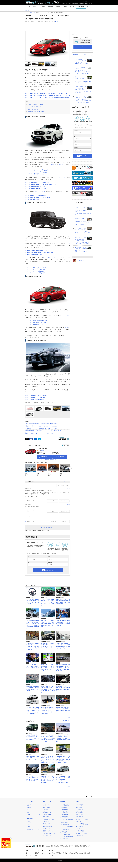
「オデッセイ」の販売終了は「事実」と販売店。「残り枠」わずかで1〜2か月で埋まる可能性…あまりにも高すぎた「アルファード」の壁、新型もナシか (83, 70)
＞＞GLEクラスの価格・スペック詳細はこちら (36, 170)
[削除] (11, 838)
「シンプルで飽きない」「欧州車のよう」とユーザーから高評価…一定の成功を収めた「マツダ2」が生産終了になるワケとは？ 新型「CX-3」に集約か (83, 99)
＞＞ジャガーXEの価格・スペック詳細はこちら (37, 267)
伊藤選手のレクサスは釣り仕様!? (36, 111)
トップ (28, 6)
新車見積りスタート (46, 456)
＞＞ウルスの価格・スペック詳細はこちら (35, 195)
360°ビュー (35, 6)
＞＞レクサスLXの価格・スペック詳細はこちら (36, 395)
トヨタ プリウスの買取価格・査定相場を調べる (47, 459)
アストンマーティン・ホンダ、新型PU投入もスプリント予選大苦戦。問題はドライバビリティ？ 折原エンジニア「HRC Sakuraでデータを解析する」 (83, 240)
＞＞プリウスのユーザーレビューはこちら (35, 322)
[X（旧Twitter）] (27, 439)
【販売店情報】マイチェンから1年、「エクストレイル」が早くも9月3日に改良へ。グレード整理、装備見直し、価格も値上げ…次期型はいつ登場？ (83, 79)
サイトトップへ (66, 585)
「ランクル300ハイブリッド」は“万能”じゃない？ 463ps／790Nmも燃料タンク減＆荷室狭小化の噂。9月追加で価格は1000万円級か (83, 89)
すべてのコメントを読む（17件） (47, 527)
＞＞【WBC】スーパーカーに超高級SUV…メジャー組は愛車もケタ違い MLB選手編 (46, 93)
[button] (65, 446)
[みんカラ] (35, 439)
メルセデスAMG (53, 164)
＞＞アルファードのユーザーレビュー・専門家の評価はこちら (40, 184)
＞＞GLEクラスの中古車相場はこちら (34, 174)
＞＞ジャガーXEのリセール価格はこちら (35, 273)
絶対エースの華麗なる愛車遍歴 (35, 104)
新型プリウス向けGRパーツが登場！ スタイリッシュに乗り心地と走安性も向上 (43, 430)
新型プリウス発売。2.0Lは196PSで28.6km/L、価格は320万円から (40, 433)
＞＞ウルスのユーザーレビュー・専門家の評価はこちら (39, 197)
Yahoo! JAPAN (90, 1)
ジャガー (45, 257)
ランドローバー (52, 257)
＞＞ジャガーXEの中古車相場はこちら (34, 271)
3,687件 (42, 450)
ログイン (81, 1)
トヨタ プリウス (42, 449)
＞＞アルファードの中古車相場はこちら (35, 186)
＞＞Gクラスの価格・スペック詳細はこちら (36, 250)
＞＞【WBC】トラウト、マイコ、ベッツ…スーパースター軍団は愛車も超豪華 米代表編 (47, 97)
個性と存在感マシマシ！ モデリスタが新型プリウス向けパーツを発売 (41, 428)
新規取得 (85, 1)
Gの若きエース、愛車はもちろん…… (37, 106)
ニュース (72, 6)
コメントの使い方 (66, 481)
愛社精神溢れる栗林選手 (34, 109)
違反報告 (68, 488)
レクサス (66, 327)
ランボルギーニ (36, 191)
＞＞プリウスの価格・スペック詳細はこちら (36, 320)
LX (39, 376)
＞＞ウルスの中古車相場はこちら (33, 199)
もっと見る (67, 717)
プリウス (67, 315)
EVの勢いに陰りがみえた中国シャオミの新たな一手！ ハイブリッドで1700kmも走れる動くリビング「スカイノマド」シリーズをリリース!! (83, 231)
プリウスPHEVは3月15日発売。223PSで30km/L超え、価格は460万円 (41, 423)
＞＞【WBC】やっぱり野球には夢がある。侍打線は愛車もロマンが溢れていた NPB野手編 (47, 95)
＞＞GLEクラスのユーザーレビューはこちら (36, 172)
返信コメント (30, 500)
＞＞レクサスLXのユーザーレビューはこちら (36, 397)
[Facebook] (31, 439)
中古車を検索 (61, 456)
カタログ (43, 6)
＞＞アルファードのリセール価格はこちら (35, 188)
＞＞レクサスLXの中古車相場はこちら (34, 399)
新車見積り (58, 6)
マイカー (89, 6)
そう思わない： (65, 500)
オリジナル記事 (80, 6)
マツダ (67, 335)
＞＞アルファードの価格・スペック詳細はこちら (37, 182)
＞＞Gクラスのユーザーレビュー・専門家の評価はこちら (39, 252)
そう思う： (53, 500)
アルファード (61, 177)
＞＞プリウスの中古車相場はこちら (34, 324)
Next (70, 468)
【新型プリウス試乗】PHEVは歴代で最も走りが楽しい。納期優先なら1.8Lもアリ (44, 426)
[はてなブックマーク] (39, 439)
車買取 (65, 6)
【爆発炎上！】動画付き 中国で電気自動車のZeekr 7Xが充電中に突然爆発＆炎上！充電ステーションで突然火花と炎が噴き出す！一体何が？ (83, 221)
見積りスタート (49, 570)
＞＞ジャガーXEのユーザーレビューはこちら (36, 269)
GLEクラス (60, 164)
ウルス (43, 191)
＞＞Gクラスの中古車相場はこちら (33, 254)
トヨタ (55, 177)
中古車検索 (50, 6)
